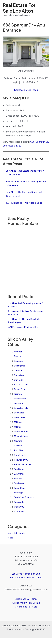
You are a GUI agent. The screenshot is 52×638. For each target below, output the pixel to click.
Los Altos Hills (21, 408)
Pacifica (18, 445)
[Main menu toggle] (46, 9)
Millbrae (18, 422)
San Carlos (19, 474)
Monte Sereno (21, 431)
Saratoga (18, 492)
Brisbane (18, 361)
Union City (19, 507)
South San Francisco (24, 497)
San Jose (18, 478)
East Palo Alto (21, 384)
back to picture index (26, 90)
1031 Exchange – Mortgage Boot (23, 327)
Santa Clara (19, 488)
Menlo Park (19, 417)
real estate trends (16, 533)
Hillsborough (20, 398)
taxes (10, 537)
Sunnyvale (19, 502)
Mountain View (21, 436)
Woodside (19, 511)
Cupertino (19, 375)
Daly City (18, 380)
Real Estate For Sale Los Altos (19, 7)
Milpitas (18, 427)
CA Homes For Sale (26, 606)
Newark (18, 441)
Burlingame (19, 365)
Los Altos (18, 403)
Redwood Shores (22, 464)
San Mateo (19, 483)
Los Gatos (19, 412)
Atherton (18, 351)
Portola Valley (20, 455)
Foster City (19, 389)
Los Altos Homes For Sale (26, 573)
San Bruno (19, 469)
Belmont (18, 356)
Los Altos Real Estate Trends (26, 577)
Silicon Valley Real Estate (26, 602)
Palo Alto (18, 450)
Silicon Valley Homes (26, 598)
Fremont (18, 394)
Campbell (18, 370)
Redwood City (21, 460)
